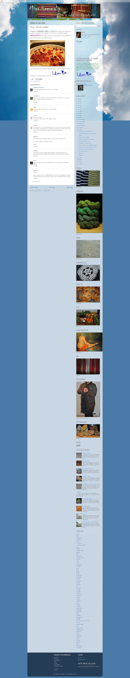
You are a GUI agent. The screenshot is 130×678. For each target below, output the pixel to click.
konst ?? (77, 592)
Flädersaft (81, 155)
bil (76, 554)
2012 (79, 111)
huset (77, 583)
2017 (79, 101)
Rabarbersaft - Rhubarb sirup (85, 143)
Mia (34, 160)
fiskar (77, 566)
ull (76, 633)
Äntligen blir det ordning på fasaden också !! (87, 147)
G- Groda (79, 492)
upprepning (78, 635)
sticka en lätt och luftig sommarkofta (86, 149)
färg (77, 572)
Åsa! (34, 107)
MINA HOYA (72, 19)
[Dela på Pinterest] (41, 79)
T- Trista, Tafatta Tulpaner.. (87, 498)
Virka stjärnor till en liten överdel (85, 131)
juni (80, 157)
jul (76, 586)
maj (80, 159)
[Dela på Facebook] (40, 79)
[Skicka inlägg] (32, 79)
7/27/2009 (35, 102)
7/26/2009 (35, 91)
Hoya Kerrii (81, 153)
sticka (77, 619)
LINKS (81, 19)
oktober (80, 123)
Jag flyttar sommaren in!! (84, 141)
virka (77, 640)
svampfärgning (79, 624)
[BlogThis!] (37, 79)
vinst (77, 638)
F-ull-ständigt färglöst (82, 84)
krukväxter (78, 593)
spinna (77, 615)
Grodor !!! (80, 135)
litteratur (78, 595)
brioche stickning (79, 557)
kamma (77, 588)
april (80, 161)
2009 (79, 117)
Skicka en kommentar (36, 181)
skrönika (77, 610)
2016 (79, 103)
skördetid (38, 81)
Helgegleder (78, 538)
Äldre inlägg (70, 187)
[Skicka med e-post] (36, 79)
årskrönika (78, 647)
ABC (77, 534)
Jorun (34, 115)
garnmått (78, 577)
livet (77, 597)
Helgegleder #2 (85, 461)
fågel (77, 574)
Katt (77, 541)
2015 (79, 105)
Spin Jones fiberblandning (88, 85)
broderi (77, 559)
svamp (77, 622)
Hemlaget (78, 539)
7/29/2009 (35, 146)
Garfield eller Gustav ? (83, 151)
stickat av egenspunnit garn (81, 620)
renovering (78, 608)
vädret (77, 642)
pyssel (77, 604)
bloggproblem (78, 556)
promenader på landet (37, 87)
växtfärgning (78, 646)
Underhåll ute (79, 550)
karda (77, 590)
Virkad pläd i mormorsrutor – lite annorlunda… (88, 133)
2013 (79, 109)
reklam (77, 606)
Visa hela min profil (85, 37)
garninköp (78, 575)
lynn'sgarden (35, 96)
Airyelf (68, 674)
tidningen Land (42, 31)
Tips (77, 547)
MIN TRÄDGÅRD (49, 19)
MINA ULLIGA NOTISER (36, 19)
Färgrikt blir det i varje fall (87, 468)
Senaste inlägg (33, 187)
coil (76, 561)
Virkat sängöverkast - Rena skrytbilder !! (90, 522)
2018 (79, 99)
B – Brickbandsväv (85, 506)
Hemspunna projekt (82, 659)
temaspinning (78, 628)
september (81, 125)
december (81, 119)
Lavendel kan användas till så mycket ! (86, 139)
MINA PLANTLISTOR (61, 19)
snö (76, 613)
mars (80, 164)
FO (76, 536)
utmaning (78, 637)
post (77, 602)
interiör (77, 584)
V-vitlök (83, 514)
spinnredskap (78, 617)
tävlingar (78, 631)
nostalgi (77, 601)
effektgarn (78, 565)
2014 (79, 107)
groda (77, 579)
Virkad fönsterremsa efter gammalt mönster (91, 484)
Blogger (75, 674)
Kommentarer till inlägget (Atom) (43, 190)
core (77, 563)
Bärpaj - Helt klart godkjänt (84, 137)
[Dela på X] (39, 79)
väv (76, 644)
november (81, 121)
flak (77, 568)
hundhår (78, 581)
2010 (79, 115)
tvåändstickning (79, 629)
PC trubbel (78, 543)
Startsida (52, 187)
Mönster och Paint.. (86, 453)
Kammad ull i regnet (86, 476)
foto (77, 570)
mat (77, 599)
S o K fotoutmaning (80, 545)
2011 (79, 113)
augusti (80, 127)
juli (80, 129)
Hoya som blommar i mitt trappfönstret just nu (88, 145)
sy (76, 626)
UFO (77, 548)
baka (35, 81)
